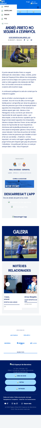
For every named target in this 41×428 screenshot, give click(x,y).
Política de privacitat (19, 397)
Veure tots (20, 352)
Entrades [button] (22, 389)
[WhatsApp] (31, 40)
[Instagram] (12, 403)
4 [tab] (25, 260)
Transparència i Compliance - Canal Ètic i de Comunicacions (19, 399)
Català (6, 6)
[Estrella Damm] (28, 2)
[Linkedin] (14, 403)
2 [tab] (19, 260)
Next (33, 284)
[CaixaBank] (33, 343)
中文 (5, 18)
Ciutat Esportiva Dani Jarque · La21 (19, 37)
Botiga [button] (22, 382)
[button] (20, 11)
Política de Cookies (8, 397)
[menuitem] (34, 3)
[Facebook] (7, 403)
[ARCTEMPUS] (14, 335)
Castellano (8, 10)
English (6, 14)
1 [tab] (16, 260)
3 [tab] (22, 260)
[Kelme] (27, 335)
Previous (7, 284)
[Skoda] (7, 343)
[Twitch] (17, 403)
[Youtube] (5, 403)
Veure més (27, 403)
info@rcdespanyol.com (20, 372)
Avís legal (28, 397)
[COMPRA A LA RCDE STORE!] (19, 184)
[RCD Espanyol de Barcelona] (3, 4)
